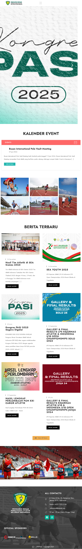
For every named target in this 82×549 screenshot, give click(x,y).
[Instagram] (52, 517)
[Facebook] (47, 517)
